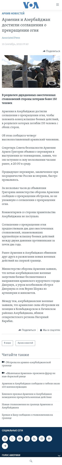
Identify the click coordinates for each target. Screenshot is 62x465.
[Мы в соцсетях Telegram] (5, 446)
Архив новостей (13, 13)
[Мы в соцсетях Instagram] (27, 439)
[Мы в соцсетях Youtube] (20, 439)
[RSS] (34, 439)
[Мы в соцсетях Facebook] (5, 439)
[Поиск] (31, 461)
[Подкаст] (42, 439)
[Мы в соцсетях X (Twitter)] (12, 439)
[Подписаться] (49, 439)
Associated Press (11, 38)
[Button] (51, 51)
